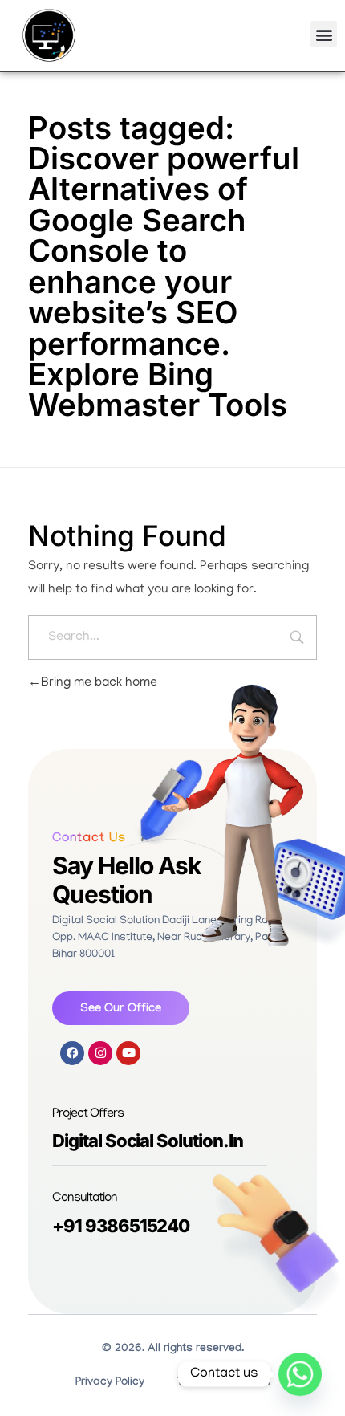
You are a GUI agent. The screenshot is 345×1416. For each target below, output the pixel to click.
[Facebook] (72, 1053)
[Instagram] (100, 1053)
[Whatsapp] (300, 1374)
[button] (323, 34)
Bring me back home (99, 683)
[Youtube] (128, 1053)
